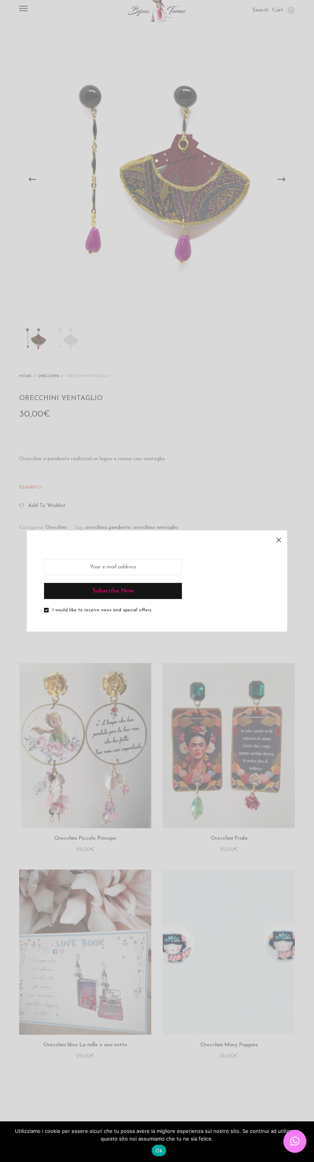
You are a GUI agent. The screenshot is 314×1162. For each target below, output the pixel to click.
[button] (294, 1141)
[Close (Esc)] (278, 538)
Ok (158, 1150)
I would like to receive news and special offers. (102, 610)
